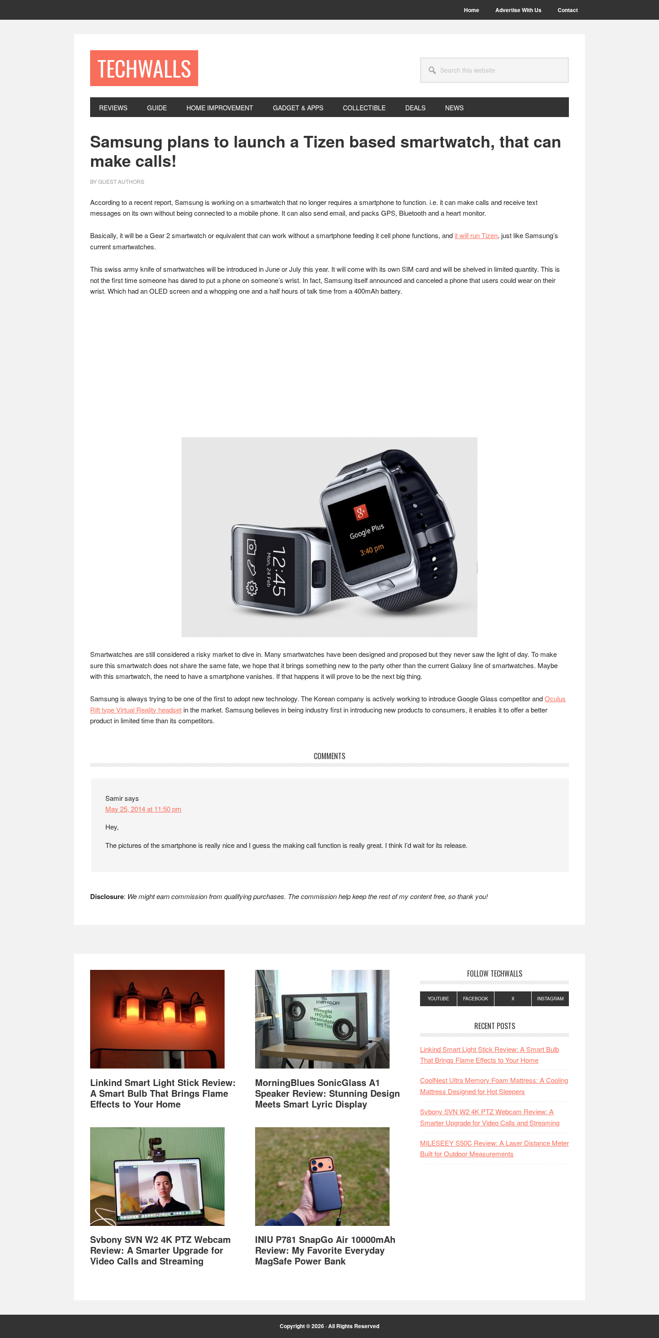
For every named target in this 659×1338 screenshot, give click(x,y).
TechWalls (144, 68)
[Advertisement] (329, 371)
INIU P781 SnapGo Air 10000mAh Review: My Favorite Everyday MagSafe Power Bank (325, 1250)
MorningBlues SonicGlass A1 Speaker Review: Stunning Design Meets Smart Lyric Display (327, 1093)
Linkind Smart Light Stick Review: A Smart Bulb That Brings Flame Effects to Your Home (163, 1093)
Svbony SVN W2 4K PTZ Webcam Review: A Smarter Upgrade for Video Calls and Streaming (160, 1250)
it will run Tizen (476, 235)
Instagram (550, 998)
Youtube (438, 998)
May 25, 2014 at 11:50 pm (143, 808)
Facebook (475, 998)
